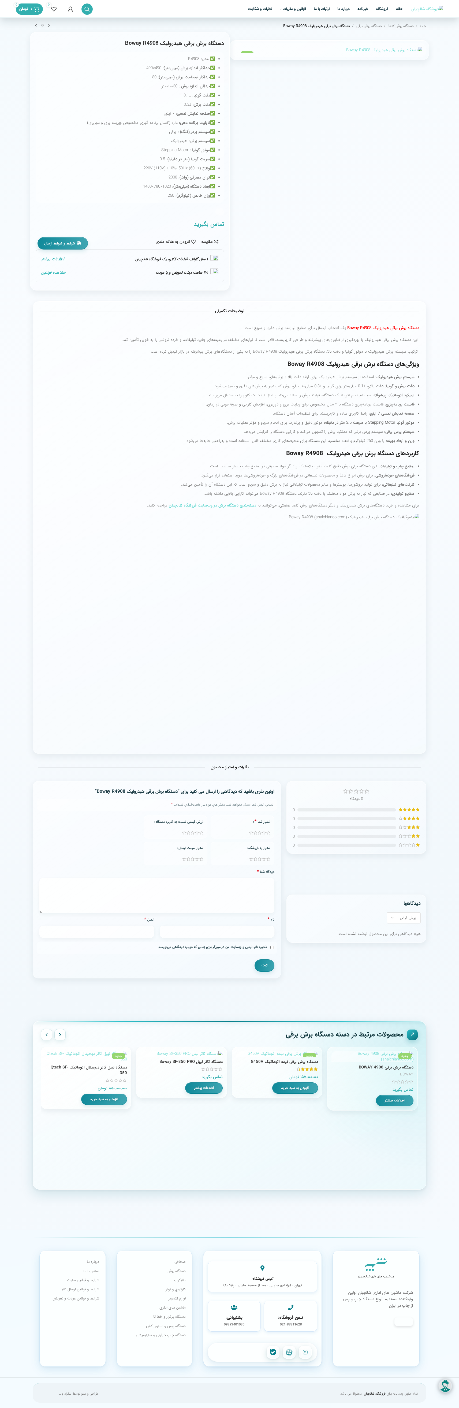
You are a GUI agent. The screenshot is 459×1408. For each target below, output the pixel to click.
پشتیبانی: (234, 1317)
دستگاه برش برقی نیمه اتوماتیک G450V (284, 1062)
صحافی (180, 1262)
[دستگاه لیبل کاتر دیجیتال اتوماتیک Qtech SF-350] (86, 1056)
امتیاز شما (262, 822)
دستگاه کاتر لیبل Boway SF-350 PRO (191, 1062)
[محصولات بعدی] (46, 1034)
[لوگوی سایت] (427, 9)
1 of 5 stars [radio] (251, 833)
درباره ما (93, 1262)
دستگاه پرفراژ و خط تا (169, 1317)
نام (271, 919)
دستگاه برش (176, 1271)
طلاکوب (180, 1280)
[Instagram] (305, 1352)
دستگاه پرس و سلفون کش (166, 1326)
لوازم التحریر (177, 1298)
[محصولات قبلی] (60, 1034)
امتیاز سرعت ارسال (190, 848)
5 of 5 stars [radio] (268, 833)
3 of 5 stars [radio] (260, 833)
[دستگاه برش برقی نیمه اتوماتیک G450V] (277, 1054)
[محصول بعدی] (36, 26)
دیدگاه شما (265, 872)
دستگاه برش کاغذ (401, 26)
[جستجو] (87, 9)
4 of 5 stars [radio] (264, 833)
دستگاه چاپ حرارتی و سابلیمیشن (161, 1335)
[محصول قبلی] (49, 26)
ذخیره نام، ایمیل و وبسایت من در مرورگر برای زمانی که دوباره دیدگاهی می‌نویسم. (212, 947)
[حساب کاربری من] (70, 9)
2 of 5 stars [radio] (255, 833)
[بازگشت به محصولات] (42, 26)
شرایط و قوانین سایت (83, 1280)
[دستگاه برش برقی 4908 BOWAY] (372, 1056)
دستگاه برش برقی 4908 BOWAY (386, 1067)
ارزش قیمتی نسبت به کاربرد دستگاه (179, 822)
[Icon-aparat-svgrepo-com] (289, 1352)
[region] (229, 1114)
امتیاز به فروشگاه (259, 848)
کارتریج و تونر (176, 1289)
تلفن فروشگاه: (290, 1317)
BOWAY (406, 1074)
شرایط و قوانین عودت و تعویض (76, 1298)
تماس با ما (91, 1271)
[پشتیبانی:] (234, 1307)
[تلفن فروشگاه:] (290, 1307)
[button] (295, 1088)
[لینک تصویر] (376, 1269)
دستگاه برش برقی (369, 26)
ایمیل (149, 919)
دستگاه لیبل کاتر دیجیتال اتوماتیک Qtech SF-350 (89, 1070)
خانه (423, 26)
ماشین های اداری (172, 1307)
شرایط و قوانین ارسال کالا (80, 1289)
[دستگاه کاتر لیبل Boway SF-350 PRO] (181, 1054)
